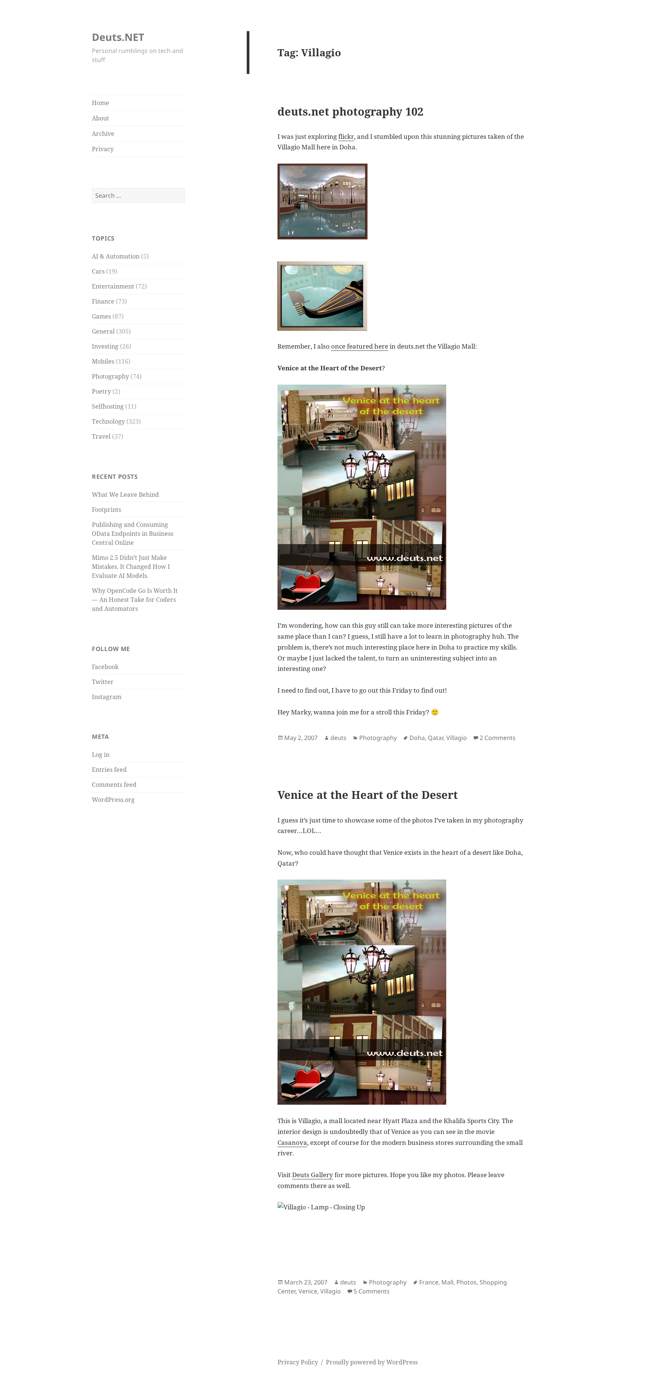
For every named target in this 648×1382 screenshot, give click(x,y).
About (100, 118)
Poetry (101, 391)
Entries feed (109, 769)
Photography (110, 376)
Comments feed (114, 784)
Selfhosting (108, 406)
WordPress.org (113, 800)
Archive (103, 133)
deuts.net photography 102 (350, 111)
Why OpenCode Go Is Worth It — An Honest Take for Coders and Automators (135, 599)
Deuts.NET (118, 37)
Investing (105, 346)
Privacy (103, 149)
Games (101, 316)
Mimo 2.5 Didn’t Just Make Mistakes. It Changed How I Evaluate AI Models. (131, 566)
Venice (307, 1291)
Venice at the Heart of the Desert (368, 795)
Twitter (103, 682)
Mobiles (103, 361)
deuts (338, 738)
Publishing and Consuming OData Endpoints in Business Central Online (132, 533)
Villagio (456, 738)
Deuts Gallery (312, 1174)
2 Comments (498, 738)
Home (100, 103)
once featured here (359, 346)
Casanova (292, 1142)
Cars (98, 271)
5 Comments (372, 1291)
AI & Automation (116, 256)
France (428, 1282)
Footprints (106, 509)
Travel (101, 436)
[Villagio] (401, 992)
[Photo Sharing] (401, 1232)
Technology (108, 421)
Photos (466, 1282)
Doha (417, 738)
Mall (447, 1282)
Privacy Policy (298, 1362)
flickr (346, 136)
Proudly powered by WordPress (372, 1362)
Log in (101, 754)
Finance (103, 301)
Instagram (107, 697)
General (103, 331)
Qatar (435, 738)
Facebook (105, 667)
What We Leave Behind (125, 494)
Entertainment (113, 286)
